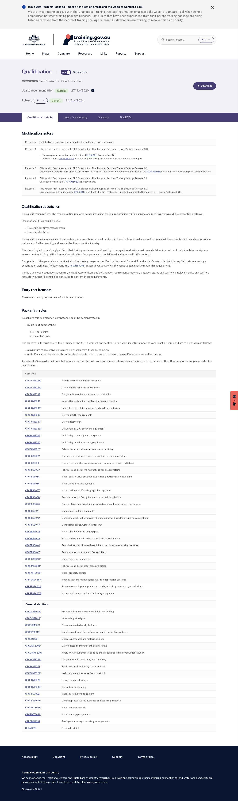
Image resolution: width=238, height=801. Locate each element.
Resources (85, 53)
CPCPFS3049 (32, 700)
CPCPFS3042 (32, 518)
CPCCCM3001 (32, 625)
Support (140, 53)
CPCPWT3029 (33, 714)
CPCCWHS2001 (33, 652)
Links (103, 53)
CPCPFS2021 (32, 456)
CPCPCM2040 (32, 408)
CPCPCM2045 (33, 380)
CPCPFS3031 (32, 470)
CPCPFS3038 (32, 497)
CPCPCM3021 (32, 666)
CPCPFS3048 (32, 559)
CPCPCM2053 (32, 442)
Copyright (59, 756)
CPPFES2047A (33, 593)
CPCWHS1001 (76, 265)
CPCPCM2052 (32, 435)
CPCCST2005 (32, 645)
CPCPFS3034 (32, 476)
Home (30, 53)
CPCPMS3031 (32, 566)
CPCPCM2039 (153, 171)
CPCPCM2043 (32, 415)
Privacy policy (88, 756)
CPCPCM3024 (66, 158)
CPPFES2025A (33, 579)
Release (27, 100)
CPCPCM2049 (33, 428)
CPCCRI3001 (32, 639)
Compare (64, 53)
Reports (121, 53)
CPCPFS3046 (32, 545)
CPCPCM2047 (33, 421)
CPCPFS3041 (32, 511)
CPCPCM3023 (32, 449)
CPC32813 (79, 192)
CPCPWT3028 (33, 573)
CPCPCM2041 (32, 401)
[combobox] (181, 39)
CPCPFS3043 (32, 524)
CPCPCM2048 (33, 687)
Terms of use (146, 756)
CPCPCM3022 (70, 181)
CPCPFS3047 (32, 552)
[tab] (40, 117)
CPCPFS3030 (32, 463)
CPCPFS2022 (32, 694)
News (45, 53)
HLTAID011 (92, 155)
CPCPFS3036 (32, 483)
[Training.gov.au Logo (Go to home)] (82, 39)
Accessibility (29, 756)
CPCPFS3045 (32, 538)
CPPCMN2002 (32, 721)
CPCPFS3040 (32, 504)
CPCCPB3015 (32, 632)
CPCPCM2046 (33, 387)
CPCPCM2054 (33, 659)
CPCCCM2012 (32, 618)
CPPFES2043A (33, 586)
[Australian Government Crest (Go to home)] (38, 39)
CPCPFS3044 (32, 531)
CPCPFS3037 (32, 490)
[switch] (66, 72)
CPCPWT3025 (33, 707)
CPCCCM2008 (33, 611)
